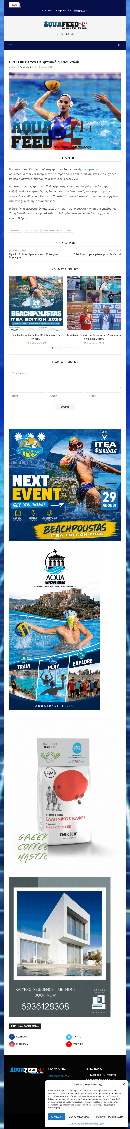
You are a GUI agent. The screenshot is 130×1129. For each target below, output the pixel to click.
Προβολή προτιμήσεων (109, 1116)
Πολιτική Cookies (76, 1123)
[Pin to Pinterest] (69, 157)
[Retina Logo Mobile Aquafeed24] (27, 1070)
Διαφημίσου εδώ (63, 10)
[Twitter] (62, 34)
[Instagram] (67, 34)
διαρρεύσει (91, 169)
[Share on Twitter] (66, 157)
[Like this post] (59, 157)
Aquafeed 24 (26, 67)
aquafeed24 (31, 230)
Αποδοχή (57, 1116)
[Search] (119, 45)
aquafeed (15, 230)
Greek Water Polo (50, 230)
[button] (123, 1084)
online (68, 230)
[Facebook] (57, 34)
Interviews (47, 10)
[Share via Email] (73, 157)
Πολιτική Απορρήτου (94, 1123)
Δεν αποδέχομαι (79, 1116)
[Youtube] (73, 34)
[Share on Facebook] (62, 157)
